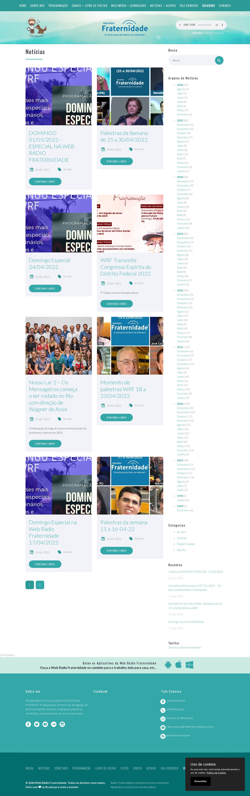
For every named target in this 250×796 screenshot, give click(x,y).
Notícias (156, 6)
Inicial (30, 768)
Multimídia (118, 6)
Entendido (201, 781)
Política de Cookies (216, 773)
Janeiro (181, 171)
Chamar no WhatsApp (179, 718)
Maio (180, 101)
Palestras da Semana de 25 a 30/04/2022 (124, 136)
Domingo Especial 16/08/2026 (186, 621)
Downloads (138, 6)
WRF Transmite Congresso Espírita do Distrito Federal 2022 (125, 267)
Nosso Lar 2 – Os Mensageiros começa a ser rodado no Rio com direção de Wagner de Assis (53, 395)
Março (181, 110)
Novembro (183, 128)
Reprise (139, 538)
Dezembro (183, 124)
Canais (76, 6)
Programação (58, 6)
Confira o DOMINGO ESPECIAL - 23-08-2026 (195, 571)
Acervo (171, 6)
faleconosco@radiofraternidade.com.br (190, 726)
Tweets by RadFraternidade (184, 647)
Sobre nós (37, 6)
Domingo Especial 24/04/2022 (49, 263)
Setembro (183, 137)
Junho (180, 97)
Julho (180, 93)
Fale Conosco (189, 6)
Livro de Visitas (96, 6)
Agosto (181, 89)
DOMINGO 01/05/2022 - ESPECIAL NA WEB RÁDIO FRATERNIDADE (51, 146)
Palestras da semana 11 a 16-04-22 (123, 525)
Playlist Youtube (186, 543)
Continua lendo (45, 181)
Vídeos (137, 768)
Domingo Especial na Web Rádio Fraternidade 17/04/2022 (53, 532)
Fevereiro (182, 114)
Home (22, 6)
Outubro (182, 133)
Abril (179, 105)
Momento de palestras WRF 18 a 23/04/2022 (123, 389)
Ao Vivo (67, 169)
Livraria (225, 6)
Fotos (125, 768)
